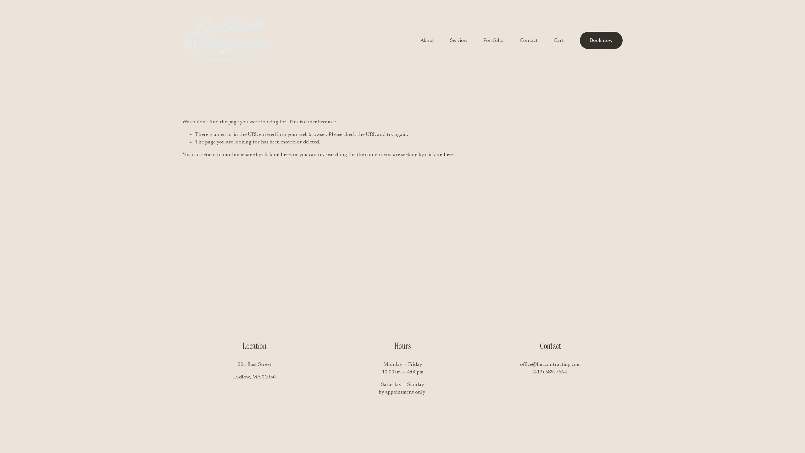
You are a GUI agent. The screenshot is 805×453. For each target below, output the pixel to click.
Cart (559, 40)
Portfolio (493, 40)
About (427, 40)
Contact (529, 40)
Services (458, 40)
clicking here (276, 154)
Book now (601, 40)
